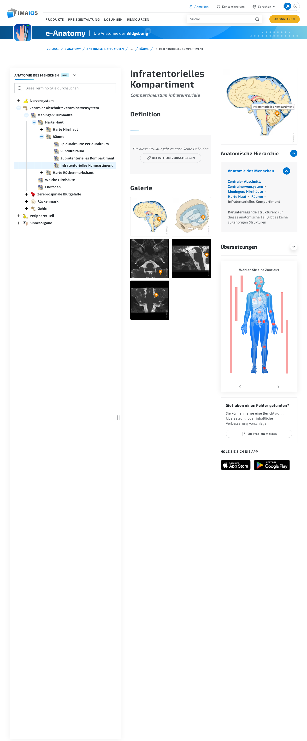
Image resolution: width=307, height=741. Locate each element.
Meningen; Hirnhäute (246, 191)
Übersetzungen (239, 247)
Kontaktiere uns (233, 7)
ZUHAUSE (53, 49)
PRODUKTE (55, 19)
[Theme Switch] (291, 6)
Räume (144, 49)
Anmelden (201, 7)
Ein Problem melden (262, 434)
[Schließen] (18, 100)
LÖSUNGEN (113, 19)
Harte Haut (237, 196)
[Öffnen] (18, 108)
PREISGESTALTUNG (84, 19)
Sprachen (264, 7)
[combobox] (219, 19)
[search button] (257, 19)
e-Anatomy (73, 49)
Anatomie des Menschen (251, 170)
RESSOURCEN (138, 19)
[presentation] (240, 386)
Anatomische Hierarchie (250, 153)
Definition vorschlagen (173, 158)
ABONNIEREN (284, 19)
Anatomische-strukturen (105, 49)
